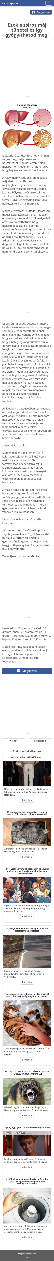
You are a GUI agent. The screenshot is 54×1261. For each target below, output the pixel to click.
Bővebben (27, 800)
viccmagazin (10, 3)
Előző (14, 740)
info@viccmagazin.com (27, 1254)
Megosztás (43, 12)
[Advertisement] (27, 69)
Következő (39, 740)
